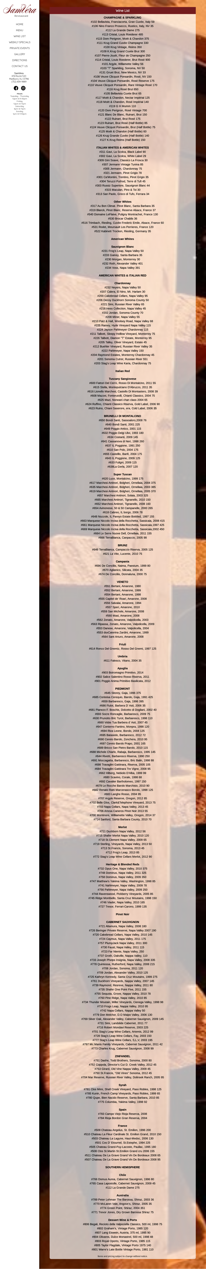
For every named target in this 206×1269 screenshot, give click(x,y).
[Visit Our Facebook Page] (16, 89)
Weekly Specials (19, 42)
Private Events (20, 48)
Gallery (19, 54)
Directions (19, 60)
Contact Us (20, 66)
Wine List (20, 36)
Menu (19, 30)
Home (19, 24)
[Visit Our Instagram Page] (23, 89)
